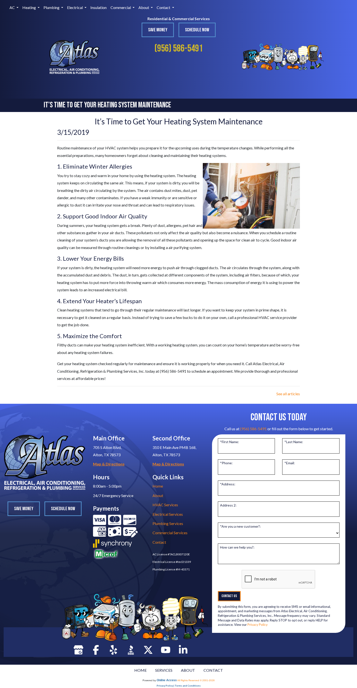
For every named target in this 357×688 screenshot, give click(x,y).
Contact (159, 542)
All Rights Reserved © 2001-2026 (196, 680)
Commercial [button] (121, 7)
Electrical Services (168, 514)
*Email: (289, 463)
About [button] (144, 7)
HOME (140, 670)
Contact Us (229, 596)
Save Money (157, 30)
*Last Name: (293, 442)
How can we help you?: (237, 547)
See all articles (288, 393)
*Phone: (226, 463)
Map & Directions (109, 464)
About (158, 495)
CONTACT (213, 670)
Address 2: (228, 505)
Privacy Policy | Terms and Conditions (179, 685)
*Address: (227, 484)
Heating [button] (29, 7)
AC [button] (12, 7)
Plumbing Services (168, 523)
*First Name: (229, 442)
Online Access (167, 680)
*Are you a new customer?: (240, 526)
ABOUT (188, 670)
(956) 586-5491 (178, 48)
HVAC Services (165, 504)
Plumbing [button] (51, 7)
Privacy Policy (257, 625)
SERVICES (163, 670)
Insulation (98, 7)
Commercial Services (170, 532)
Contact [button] (164, 7)
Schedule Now (197, 30)
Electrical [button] (75, 7)
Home (158, 486)
